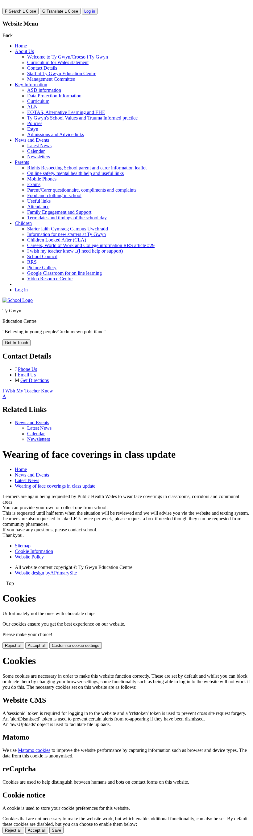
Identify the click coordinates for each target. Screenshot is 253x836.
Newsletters (38, 156)
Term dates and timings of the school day (67, 217)
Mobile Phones (41, 178)
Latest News (39, 145)
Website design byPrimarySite (46, 572)
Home (21, 45)
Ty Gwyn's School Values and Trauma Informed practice (82, 117)
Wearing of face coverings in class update (55, 486)
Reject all (13, 645)
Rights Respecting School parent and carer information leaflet (87, 167)
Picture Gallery (41, 267)
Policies (34, 123)
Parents (22, 162)
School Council (42, 256)
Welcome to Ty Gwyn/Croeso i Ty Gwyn (67, 56)
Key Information (31, 84)
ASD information (44, 90)
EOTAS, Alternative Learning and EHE (66, 112)
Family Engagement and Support (59, 212)
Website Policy (29, 556)
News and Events (32, 140)
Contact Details (42, 68)
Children (23, 223)
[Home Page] (17, 300)
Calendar (36, 151)
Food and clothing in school (54, 195)
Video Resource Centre (50, 278)
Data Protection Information (54, 95)
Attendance (38, 206)
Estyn (32, 129)
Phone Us (27, 369)
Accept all (37, 645)
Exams (33, 184)
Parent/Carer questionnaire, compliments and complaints (81, 190)
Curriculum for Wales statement (58, 62)
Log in (89, 11)
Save (56, 830)
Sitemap (23, 545)
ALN (32, 106)
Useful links (39, 201)
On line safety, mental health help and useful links (75, 173)
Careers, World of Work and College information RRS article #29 (91, 245)
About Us (24, 51)
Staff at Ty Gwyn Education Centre (61, 73)
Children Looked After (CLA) (56, 239)
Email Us (27, 374)
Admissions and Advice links (55, 134)
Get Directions (34, 380)
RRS (32, 262)
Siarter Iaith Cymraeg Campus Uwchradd (67, 228)
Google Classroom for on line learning (64, 273)
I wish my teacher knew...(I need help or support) (75, 251)
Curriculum (38, 101)
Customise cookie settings (75, 645)
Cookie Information (34, 551)
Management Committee (51, 79)
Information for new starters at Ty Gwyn (66, 234)
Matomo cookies (34, 750)
